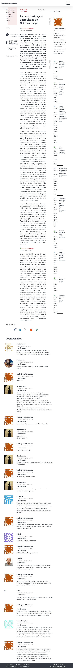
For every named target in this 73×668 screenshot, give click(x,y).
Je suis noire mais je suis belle (62, 296)
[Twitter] (25, 329)
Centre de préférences (57, 666)
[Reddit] (31, 329)
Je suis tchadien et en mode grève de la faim (61, 255)
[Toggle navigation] (67, 3)
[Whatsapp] (37, 329)
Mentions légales (59, 664)
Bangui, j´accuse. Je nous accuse (62, 62)
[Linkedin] (20, 329)
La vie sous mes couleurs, (9, 3)
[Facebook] (14, 329)
